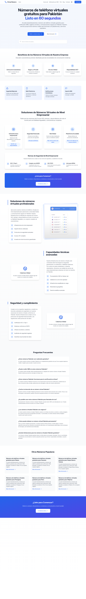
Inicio (20, 2)
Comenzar (78, 2)
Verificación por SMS (54, 2)
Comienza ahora (42, 183)
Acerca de (45, 2)
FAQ (61, 2)
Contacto (68, 2)
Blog (64, 2)
